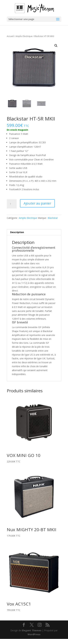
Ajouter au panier (37, 203)
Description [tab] (17, 232)
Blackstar (53, 217)
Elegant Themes (31, 630)
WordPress (34, 634)
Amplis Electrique (24, 36)
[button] (56, 46)
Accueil (10, 36)
